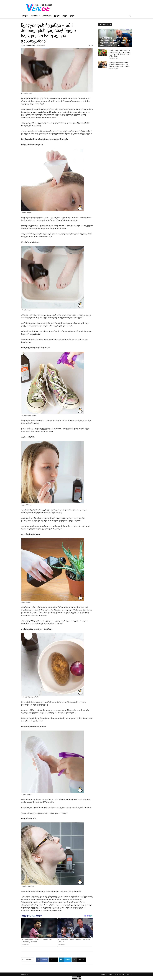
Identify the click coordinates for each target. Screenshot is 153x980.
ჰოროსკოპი (47, 16)
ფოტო (72, 16)
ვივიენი (102, 45)
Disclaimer (104, 974)
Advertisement (119, 974)
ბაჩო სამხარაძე (30, 45)
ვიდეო (64, 16)
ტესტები (57, 16)
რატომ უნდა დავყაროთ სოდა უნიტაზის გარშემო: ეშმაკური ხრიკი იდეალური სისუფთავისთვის (115, 40)
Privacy (111, 974)
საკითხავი (34, 16)
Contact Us (129, 974)
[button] (129, 16)
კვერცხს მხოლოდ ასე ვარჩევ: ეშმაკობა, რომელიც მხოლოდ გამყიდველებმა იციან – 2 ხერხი (119, 64)
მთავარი (25, 16)
